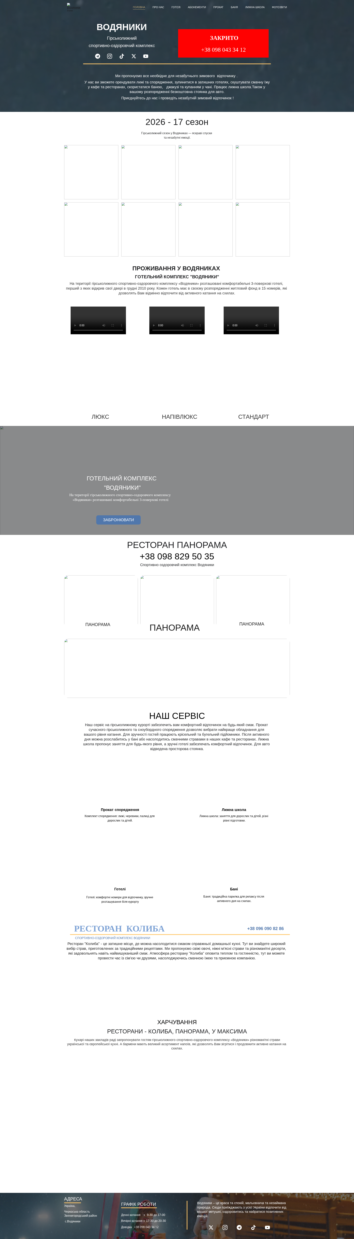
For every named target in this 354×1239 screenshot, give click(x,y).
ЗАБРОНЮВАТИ (118, 520)
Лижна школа (255, 7)
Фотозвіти (279, 7)
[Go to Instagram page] (111, 56)
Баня (234, 7)
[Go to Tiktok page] (123, 56)
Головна (139, 7)
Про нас (158, 7)
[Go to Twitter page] (135, 56)
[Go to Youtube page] (145, 56)
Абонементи (197, 7)
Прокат (218, 7)
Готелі (176, 7)
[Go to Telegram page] (99, 56)
